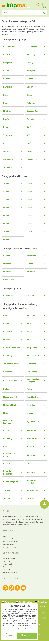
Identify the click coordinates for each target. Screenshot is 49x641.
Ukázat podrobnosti (9, 635)
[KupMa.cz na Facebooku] (17, 590)
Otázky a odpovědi (8, 544)
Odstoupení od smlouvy (10, 567)
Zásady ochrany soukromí (27, 629)
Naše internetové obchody (11, 541)
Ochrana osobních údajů (10, 572)
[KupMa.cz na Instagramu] (5, 590)
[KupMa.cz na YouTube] (23, 590)
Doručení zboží (7, 564)
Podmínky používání (40, 634)
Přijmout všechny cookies (26, 636)
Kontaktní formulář (8, 539)
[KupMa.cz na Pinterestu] (11, 590)
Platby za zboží (7, 561)
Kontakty (5, 536)
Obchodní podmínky (9, 558)
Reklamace (6, 569)
